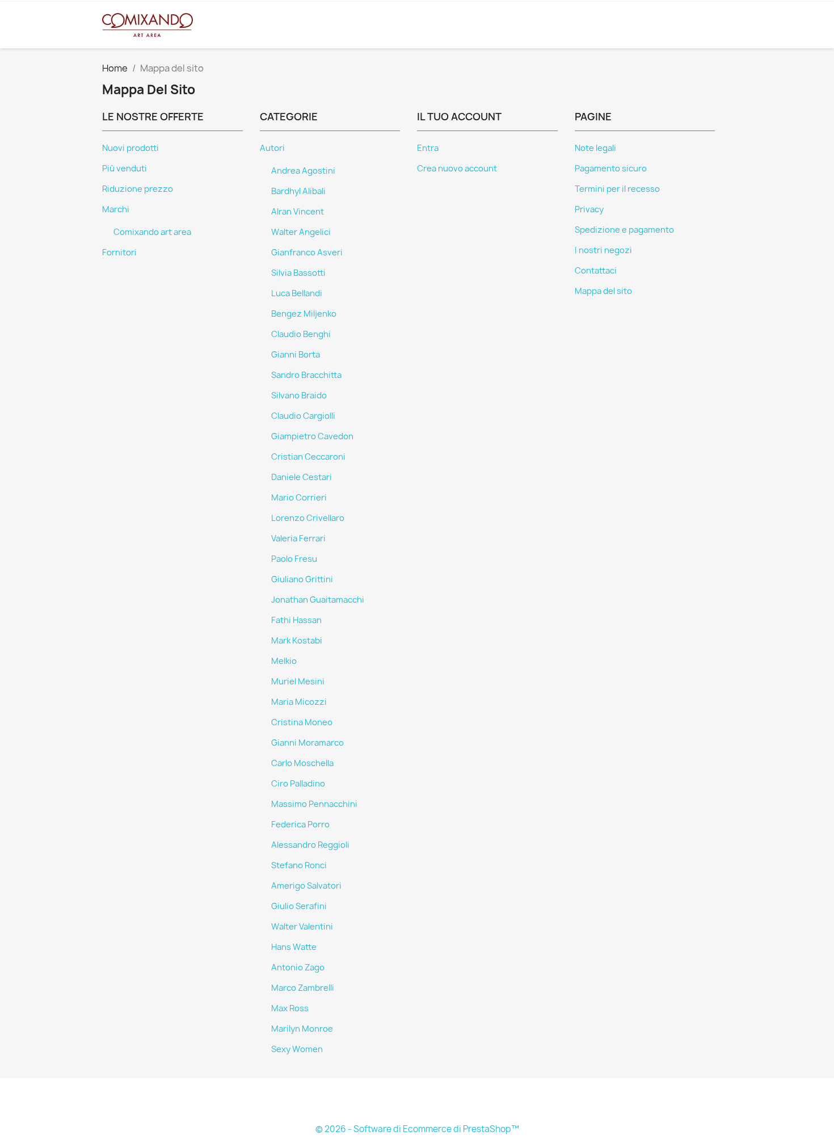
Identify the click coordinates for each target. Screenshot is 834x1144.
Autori (272, 148)
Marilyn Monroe (302, 1028)
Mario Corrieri (299, 497)
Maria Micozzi (299, 702)
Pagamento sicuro (611, 168)
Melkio (284, 661)
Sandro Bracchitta (306, 375)
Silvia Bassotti (298, 273)
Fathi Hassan (296, 620)
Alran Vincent (297, 211)
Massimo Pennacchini (314, 804)
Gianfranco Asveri (307, 252)
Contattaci (596, 270)
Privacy (589, 209)
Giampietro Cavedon (312, 436)
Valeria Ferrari (298, 538)
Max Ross (290, 1008)
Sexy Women (297, 1049)
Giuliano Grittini (302, 579)
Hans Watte (294, 947)
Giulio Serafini (299, 906)
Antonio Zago (298, 967)
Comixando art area (152, 232)
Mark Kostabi (296, 640)
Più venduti (124, 168)
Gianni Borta (295, 354)
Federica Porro (300, 824)
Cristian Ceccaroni (308, 456)
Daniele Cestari (301, 477)
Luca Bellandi (296, 293)
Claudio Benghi (301, 334)
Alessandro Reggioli (310, 845)
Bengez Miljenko (303, 313)
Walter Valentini (302, 926)
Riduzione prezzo (137, 189)
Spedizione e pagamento (624, 229)
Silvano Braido (299, 395)
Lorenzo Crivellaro (307, 518)
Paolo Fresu (294, 559)
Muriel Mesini (298, 681)
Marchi (115, 209)
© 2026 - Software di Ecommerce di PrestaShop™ (417, 1129)
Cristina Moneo (301, 722)
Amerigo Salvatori (306, 885)
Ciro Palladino (298, 783)
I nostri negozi (603, 250)
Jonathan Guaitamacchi (317, 599)
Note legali (595, 148)
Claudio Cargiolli (303, 416)
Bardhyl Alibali (298, 191)
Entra (428, 148)
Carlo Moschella (302, 763)
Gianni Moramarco (307, 742)
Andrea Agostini (303, 170)
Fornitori (119, 252)
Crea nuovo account (457, 168)
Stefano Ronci (299, 865)
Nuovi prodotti (130, 148)
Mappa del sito (603, 291)
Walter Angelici (301, 232)
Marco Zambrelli (302, 988)
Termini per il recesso (617, 189)
